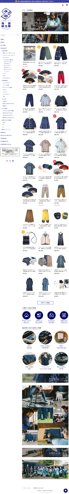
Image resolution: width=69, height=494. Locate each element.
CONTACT (3, 132)
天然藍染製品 (5, 80)
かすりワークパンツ (8, 69)
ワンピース (5, 92)
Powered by (44, 492)
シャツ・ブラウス (6, 82)
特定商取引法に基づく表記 (38, 488)
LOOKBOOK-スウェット (6, 144)
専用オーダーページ (6, 129)
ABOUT (2, 42)
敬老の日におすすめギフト (8, 117)
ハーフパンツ (6, 71)
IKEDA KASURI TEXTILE (8, 103)
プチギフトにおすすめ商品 (8, 110)
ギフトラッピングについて (6, 135)
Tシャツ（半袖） (6, 85)
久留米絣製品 (5, 50)
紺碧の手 (5, 105)
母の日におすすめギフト (8, 113)
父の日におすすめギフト (8, 115)
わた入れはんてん (6, 78)
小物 (4, 75)
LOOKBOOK (3, 138)
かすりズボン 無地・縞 (8, 59)
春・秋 (4, 122)
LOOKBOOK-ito (4, 141)
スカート (4, 73)
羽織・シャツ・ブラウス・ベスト (9, 53)
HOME (23, 10)
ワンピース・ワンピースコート (9, 55)
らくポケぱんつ (7, 63)
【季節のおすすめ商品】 (6, 120)
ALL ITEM (3, 45)
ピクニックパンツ (7, 65)
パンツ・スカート (6, 94)
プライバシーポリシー (27, 488)
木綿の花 (5, 101)
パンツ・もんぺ (6, 57)
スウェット (5, 89)
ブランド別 (4, 99)
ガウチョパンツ (7, 67)
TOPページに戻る (45, 302)
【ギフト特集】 (4, 108)
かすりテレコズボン (8, 61)
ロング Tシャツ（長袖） (7, 87)
